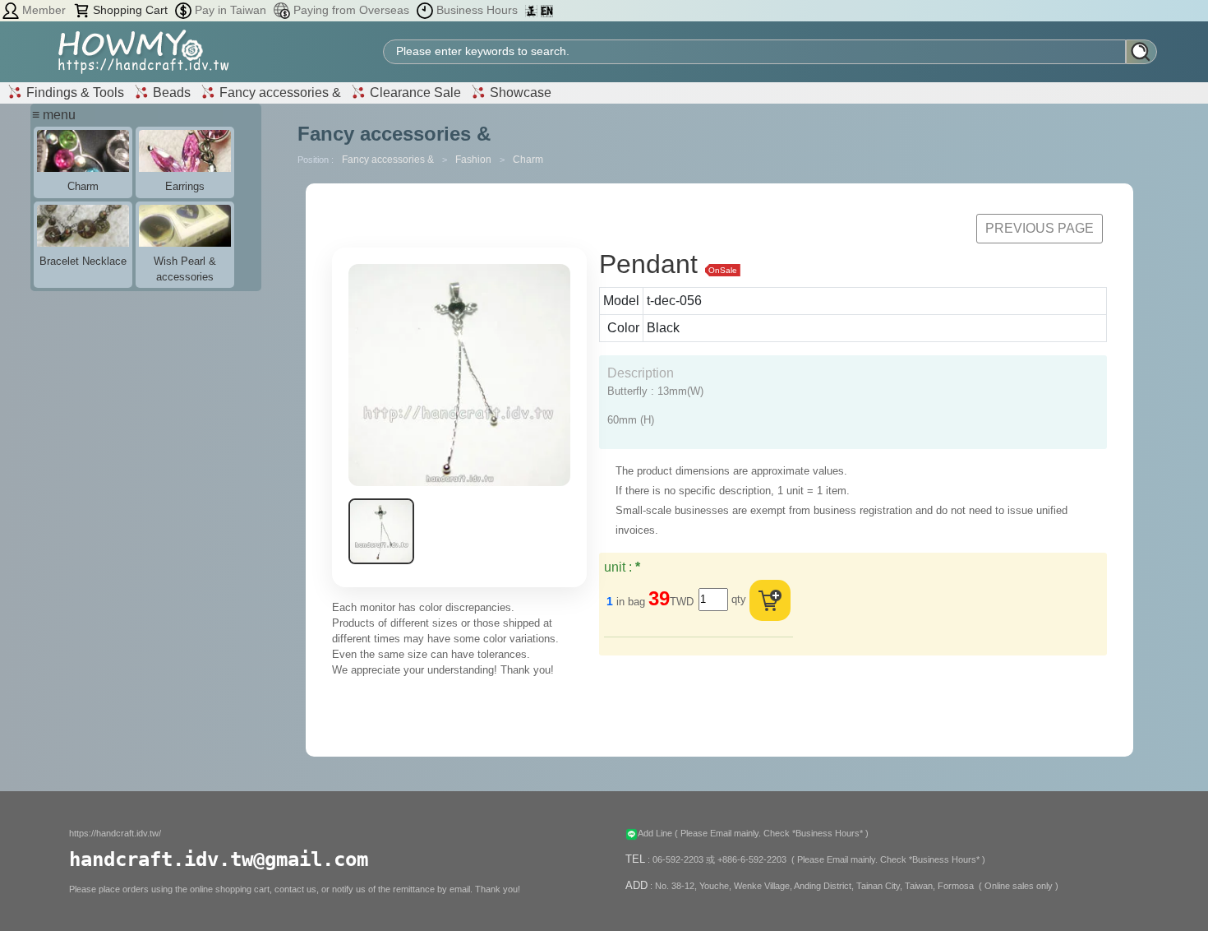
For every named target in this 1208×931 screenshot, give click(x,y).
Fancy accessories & (278, 93)
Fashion (474, 159)
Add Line (656, 833)
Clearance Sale (414, 93)
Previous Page (1039, 228)
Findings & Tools (73, 93)
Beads (170, 93)
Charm (528, 159)
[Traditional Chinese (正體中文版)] (533, 10)
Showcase (518, 93)
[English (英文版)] (547, 10)
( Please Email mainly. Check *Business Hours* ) (772, 833)
